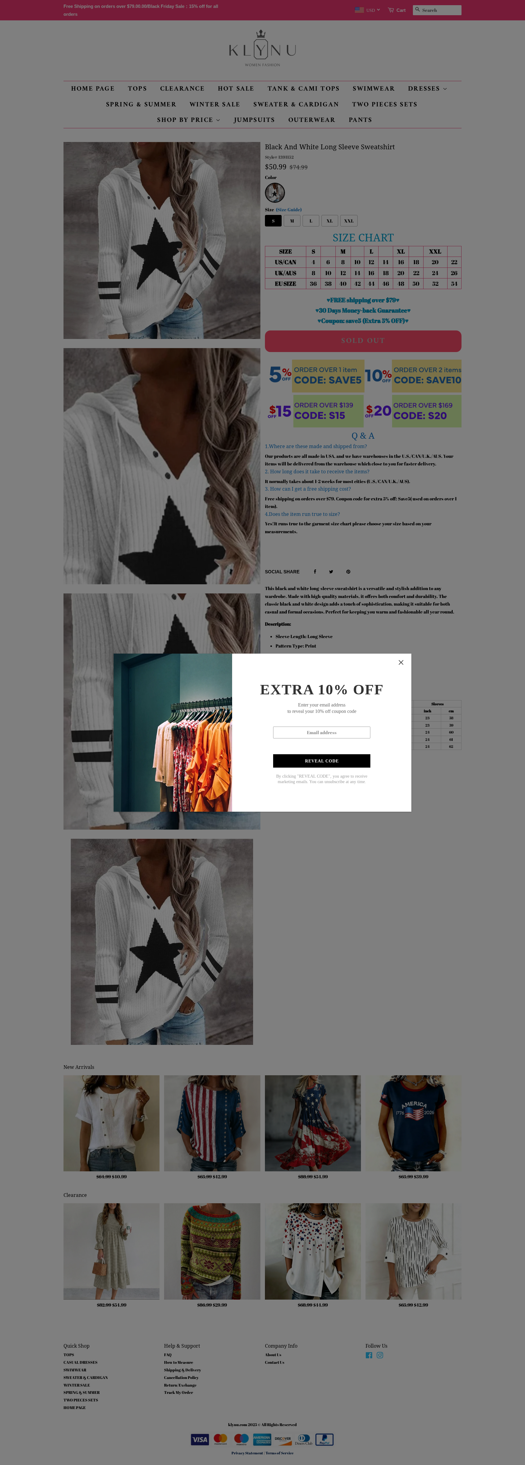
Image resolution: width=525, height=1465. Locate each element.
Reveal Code (322, 761)
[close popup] (401, 662)
